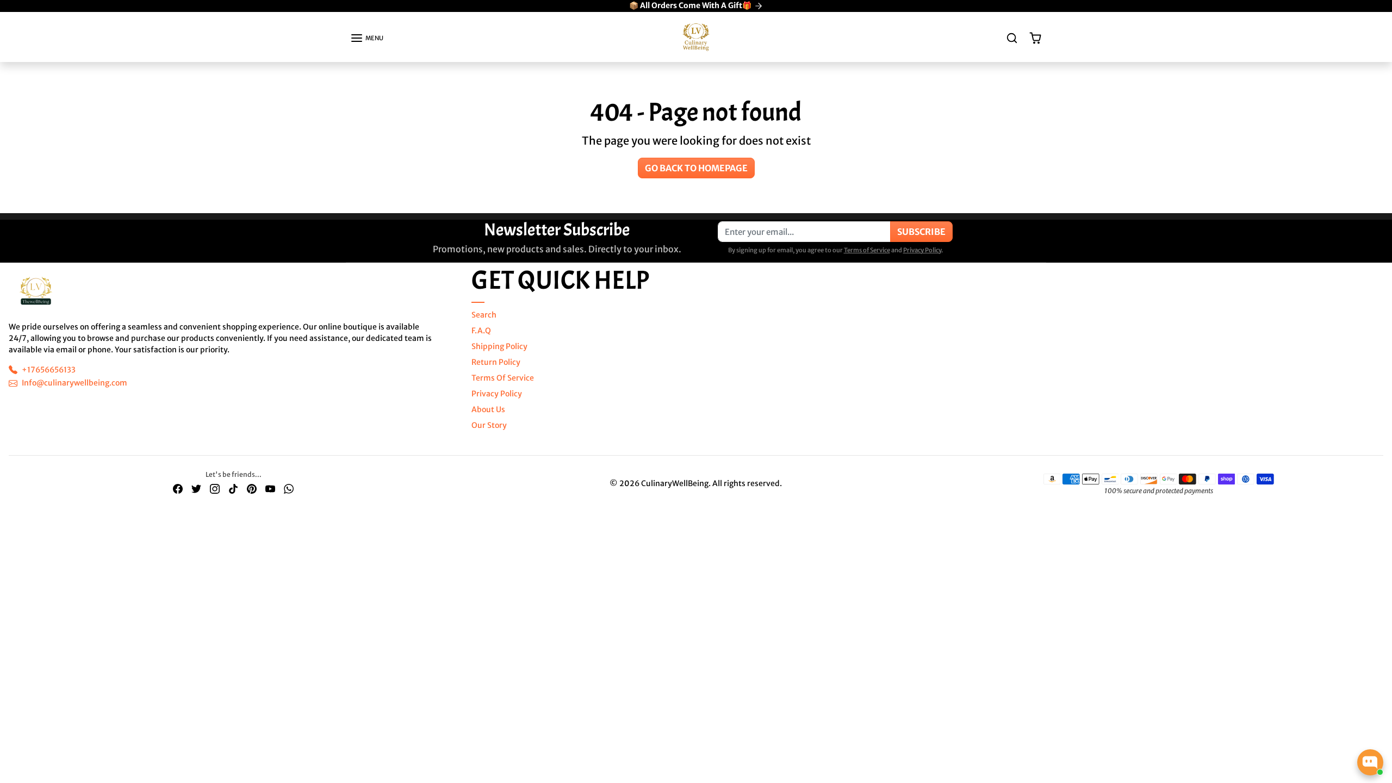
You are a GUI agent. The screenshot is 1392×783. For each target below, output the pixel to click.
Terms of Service (867, 250)
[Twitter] (196, 488)
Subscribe (921, 231)
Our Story (489, 425)
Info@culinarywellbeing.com (74, 383)
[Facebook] (178, 488)
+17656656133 (49, 370)
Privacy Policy (922, 250)
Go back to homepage (696, 168)
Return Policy (495, 362)
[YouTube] (270, 488)
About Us (488, 409)
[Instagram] (215, 488)
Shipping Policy (499, 346)
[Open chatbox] (1370, 762)
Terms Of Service (502, 378)
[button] (367, 38)
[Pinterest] (252, 488)
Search (483, 315)
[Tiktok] (233, 488)
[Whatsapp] (288, 488)
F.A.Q (481, 330)
